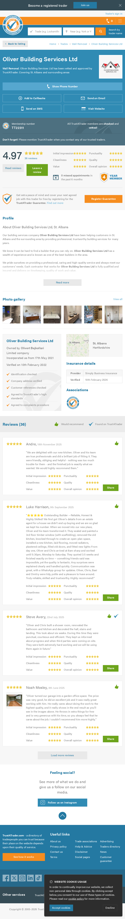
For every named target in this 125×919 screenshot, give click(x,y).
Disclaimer (81, 852)
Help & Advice (83, 846)
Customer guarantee (106, 859)
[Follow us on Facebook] (6, 878)
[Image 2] (32, 314)
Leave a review (37, 170)
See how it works (24, 857)
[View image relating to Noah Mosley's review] (14, 700)
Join (85, 5)
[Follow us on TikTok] (38, 878)
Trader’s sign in (113, 13)
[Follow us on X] (14, 878)
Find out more (55, 203)
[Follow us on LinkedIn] (30, 878)
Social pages (82, 857)
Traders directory (110, 846)
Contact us (56, 852)
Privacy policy (58, 846)
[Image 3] (52, 314)
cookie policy (76, 899)
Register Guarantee (103, 199)
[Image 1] (11, 314)
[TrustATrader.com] (72, 402)
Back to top (62, 816)
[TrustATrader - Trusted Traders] (13, 20)
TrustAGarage (43, 895)
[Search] (100, 31)
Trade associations (86, 841)
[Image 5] (93, 314)
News (103, 852)
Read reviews (13, 168)
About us (55, 841)
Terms (53, 857)
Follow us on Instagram (62, 802)
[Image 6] (113, 314)
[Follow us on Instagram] (22, 878)
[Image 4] (73, 314)
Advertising (107, 841)
